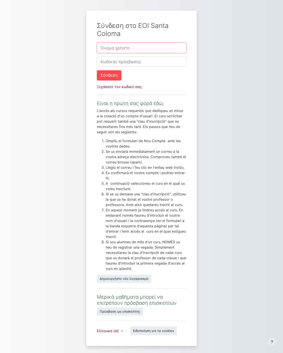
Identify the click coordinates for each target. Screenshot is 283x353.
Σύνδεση (109, 75)
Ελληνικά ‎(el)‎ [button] (108, 331)
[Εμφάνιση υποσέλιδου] (272, 342)
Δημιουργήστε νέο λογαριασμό (124, 279)
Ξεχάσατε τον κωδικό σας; (119, 86)
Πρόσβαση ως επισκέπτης (120, 311)
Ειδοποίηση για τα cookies (153, 331)
